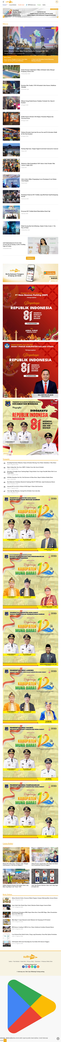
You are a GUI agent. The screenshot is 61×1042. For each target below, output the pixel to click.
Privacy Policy (30, 961)
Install (1, 1040)
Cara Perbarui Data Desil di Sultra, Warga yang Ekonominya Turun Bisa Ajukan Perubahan (34, 934)
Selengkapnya (30, 258)
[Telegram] (35, 967)
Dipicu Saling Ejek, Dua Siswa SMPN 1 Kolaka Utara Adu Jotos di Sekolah (25, 467)
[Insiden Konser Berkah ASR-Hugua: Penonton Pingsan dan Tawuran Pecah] (11, 118)
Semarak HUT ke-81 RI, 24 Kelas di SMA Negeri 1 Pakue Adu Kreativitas (25, 486)
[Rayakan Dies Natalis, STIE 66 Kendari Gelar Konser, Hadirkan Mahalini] (11, 87)
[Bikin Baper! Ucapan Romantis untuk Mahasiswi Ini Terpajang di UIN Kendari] (7, 922)
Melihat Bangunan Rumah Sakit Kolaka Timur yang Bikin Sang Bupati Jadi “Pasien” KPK (15, 886)
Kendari (10, 53)
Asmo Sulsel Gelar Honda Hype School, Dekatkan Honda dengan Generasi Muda (31, 905)
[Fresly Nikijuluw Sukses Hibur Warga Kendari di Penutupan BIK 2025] (30, 41)
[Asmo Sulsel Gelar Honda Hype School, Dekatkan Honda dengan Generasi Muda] (7, 907)
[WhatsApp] (32, 966)
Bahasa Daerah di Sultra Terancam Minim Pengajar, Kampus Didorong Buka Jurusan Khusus (35, 898)
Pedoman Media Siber (47, 961)
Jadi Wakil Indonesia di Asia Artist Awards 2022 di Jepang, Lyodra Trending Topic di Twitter (14, 244)
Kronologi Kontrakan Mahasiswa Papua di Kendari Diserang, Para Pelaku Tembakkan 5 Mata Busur (31, 462)
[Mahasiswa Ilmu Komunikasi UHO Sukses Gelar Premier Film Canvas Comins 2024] (11, 165)
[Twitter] (26, 966)
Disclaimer (37, 961)
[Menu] (4, 1)
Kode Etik (23, 961)
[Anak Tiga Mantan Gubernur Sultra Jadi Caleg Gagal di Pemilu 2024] (44, 876)
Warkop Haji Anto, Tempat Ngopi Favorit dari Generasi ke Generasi (39, 148)
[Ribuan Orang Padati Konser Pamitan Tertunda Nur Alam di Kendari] (11, 102)
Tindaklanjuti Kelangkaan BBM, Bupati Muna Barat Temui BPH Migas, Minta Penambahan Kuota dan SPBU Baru (34, 913)
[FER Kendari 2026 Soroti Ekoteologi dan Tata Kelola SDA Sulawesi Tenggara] (7, 944)
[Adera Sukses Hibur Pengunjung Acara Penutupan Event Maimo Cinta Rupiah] (11, 181)
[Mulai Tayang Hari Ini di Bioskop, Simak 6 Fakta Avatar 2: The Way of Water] (11, 227)
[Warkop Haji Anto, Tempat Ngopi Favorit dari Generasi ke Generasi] (11, 149)
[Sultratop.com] (9, 1)
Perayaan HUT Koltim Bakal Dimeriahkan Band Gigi (35, 211)
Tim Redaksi (16, 961)
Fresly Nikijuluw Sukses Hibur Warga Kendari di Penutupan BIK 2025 (26, 51)
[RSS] (38, 966)
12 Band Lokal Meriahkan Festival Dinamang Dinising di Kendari (42, 60)
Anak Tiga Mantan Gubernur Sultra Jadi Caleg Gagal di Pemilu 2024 (44, 886)
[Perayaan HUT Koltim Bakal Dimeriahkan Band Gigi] (11, 212)
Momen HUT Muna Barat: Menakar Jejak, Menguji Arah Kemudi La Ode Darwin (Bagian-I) (15, 864)
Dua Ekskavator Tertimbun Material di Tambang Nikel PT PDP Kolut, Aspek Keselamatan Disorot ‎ (31, 482)
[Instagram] (29, 966)
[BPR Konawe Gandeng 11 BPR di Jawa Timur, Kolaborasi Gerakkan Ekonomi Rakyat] (7, 929)
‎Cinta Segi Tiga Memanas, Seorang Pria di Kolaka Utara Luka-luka (23, 491)
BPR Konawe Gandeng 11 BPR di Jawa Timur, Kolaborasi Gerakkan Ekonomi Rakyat (33, 927)
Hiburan (6, 53)
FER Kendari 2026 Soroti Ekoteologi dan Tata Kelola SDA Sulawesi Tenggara (30, 941)
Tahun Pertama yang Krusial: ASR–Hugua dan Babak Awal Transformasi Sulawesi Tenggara (44, 864)
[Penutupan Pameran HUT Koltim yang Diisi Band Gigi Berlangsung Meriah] (11, 196)
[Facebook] (23, 966)
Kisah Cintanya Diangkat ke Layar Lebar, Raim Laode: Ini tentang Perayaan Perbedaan (15, 60)
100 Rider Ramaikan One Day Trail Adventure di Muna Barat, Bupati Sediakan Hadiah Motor (30, 477)
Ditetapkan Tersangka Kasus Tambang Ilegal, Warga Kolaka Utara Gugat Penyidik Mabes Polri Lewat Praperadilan (32, 472)
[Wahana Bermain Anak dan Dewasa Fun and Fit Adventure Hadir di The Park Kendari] (11, 134)
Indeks (10, 961)
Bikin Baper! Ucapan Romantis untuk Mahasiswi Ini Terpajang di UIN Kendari (31, 920)
